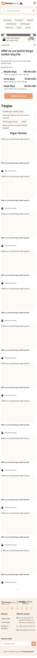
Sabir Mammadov (13, 39)
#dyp (24, 121)
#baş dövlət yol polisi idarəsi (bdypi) (15, 126)
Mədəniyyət (25, 24)
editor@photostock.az (27, 630)
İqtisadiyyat (11, 24)
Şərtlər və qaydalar (4, 627)
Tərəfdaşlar (5, 622)
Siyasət (30, 20)
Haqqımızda (5, 619)
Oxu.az (10, 67)
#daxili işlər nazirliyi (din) (13, 111)
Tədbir (19, 27)
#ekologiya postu (10, 121)
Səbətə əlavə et (18, 96)
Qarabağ (7, 20)
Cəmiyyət (19, 20)
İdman (28, 27)
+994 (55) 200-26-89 (27, 626)
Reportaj (9, 27)
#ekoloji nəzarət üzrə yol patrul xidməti (16, 116)
